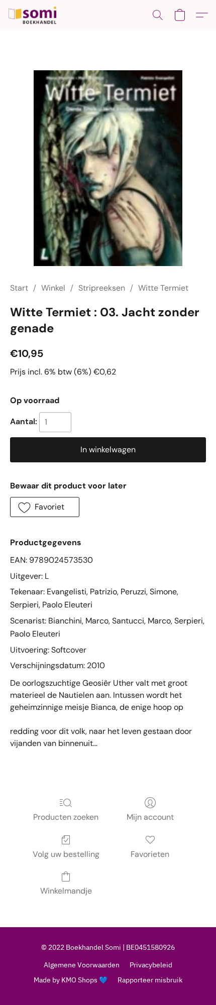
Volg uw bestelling (66, 854)
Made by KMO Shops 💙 (70, 979)
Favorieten (150, 854)
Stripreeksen (101, 288)
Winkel (53, 288)
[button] (34, 15)
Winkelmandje (66, 891)
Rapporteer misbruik (150, 979)
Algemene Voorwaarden (82, 964)
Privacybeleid (151, 964)
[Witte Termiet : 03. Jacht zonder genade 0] (108, 168)
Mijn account (150, 817)
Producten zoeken (65, 817)
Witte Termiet (163, 288)
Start (19, 288)
